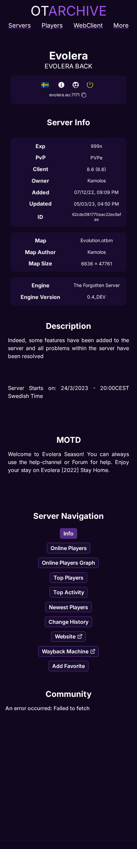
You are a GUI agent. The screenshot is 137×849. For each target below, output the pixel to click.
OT (69, 11)
